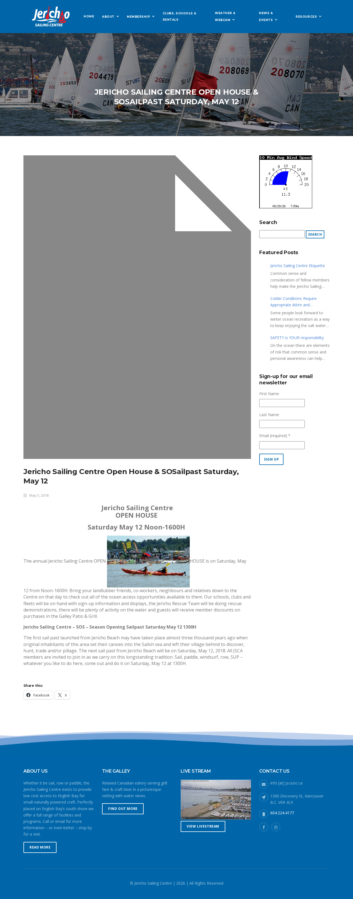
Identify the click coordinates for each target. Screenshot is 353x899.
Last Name (269, 414)
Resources (306, 16)
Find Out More (123, 808)
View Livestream (203, 826)
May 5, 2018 (39, 495)
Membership (138, 16)
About (108, 16)
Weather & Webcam (225, 16)
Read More (40, 847)
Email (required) (274, 435)
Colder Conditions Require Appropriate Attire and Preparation (293, 302)
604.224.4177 (282, 812)
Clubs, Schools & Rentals (179, 17)
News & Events (266, 16)
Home (89, 16)
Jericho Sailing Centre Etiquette (297, 265)
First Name (269, 393)
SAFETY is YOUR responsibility (297, 337)
